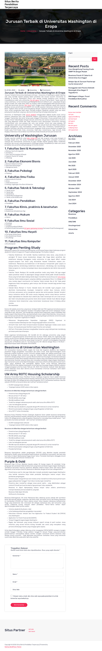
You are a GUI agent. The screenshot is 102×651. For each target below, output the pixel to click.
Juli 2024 (72, 200)
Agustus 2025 (73, 154)
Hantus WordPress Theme (13, 647)
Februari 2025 (73, 173)
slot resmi (32, 631)
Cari (70, 53)
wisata (71, 233)
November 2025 (74, 150)
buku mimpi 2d (32, 138)
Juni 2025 (72, 162)
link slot (70, 123)
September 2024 (75, 192)
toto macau (61, 277)
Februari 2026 (74, 143)
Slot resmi (28, 105)
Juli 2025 (72, 158)
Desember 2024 (74, 181)
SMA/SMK (72, 222)
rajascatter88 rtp (74, 117)
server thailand (31, 115)
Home (22, 31)
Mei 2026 (72, 139)
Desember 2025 (74, 147)
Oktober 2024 (73, 188)
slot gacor (71, 121)
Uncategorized (74, 225)
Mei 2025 (71, 166)
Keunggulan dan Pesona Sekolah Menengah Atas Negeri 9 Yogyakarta (81, 90)
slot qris (71, 114)
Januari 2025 (73, 177)
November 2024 (74, 185)
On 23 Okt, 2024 (10, 90)
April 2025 (72, 169)
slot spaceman (73, 130)
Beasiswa (72, 214)
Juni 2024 (72, 203)
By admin (22, 90)
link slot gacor (72, 125)
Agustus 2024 (74, 196)
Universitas (31, 31)
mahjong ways (73, 128)
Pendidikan (72, 218)
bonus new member (74, 112)
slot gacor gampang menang (33, 228)
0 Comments (46, 90)
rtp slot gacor (34, 100)
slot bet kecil (72, 119)
